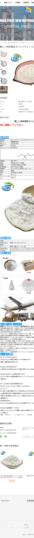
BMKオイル (8, 414)
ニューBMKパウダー (19, 414)
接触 (13, 481)
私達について (8, 2)
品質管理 (26, 2)
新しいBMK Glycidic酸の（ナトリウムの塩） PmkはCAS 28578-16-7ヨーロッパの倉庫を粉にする (11, 476)
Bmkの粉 (29, 414)
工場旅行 (18, 2)
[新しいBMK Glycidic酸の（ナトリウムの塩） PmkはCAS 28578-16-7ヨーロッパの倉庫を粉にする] (12, 462)
